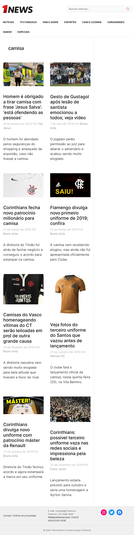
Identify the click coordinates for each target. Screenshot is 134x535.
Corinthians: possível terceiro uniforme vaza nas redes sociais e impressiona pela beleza (69, 445)
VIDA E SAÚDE (50, 22)
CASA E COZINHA (91, 22)
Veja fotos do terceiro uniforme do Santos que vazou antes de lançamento (68, 335)
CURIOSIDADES (115, 22)
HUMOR (7, 32)
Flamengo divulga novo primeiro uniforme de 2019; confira (69, 215)
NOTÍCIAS (8, 22)
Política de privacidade (24, 515)
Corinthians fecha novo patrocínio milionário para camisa (21, 215)
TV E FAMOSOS (28, 22)
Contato (7, 515)
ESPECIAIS (23, 32)
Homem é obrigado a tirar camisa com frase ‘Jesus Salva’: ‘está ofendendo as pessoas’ (23, 107)
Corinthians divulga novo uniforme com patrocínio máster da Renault (21, 435)
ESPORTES (70, 22)
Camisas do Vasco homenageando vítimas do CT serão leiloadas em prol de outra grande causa (22, 328)
